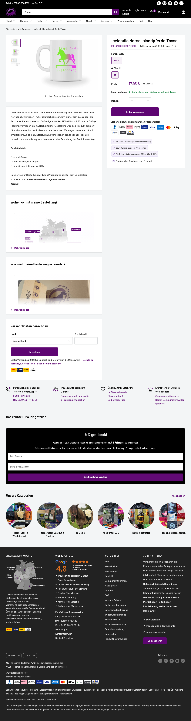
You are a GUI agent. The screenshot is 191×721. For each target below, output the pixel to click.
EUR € (27, 655)
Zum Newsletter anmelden (95, 477)
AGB (107, 595)
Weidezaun (173, 597)
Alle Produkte (24, 29)
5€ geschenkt (155, 640)
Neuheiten (148, 597)
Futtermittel (158, 592)
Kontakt (109, 576)
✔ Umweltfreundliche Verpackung (72, 584)
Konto (125, 13)
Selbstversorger (151, 588)
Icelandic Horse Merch (123, 46)
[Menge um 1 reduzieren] (132, 101)
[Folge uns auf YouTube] (176, 3)
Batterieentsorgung (115, 604)
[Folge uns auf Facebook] (159, 3)
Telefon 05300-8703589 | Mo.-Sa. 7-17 (24, 3)
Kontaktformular (63, 633)
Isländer (147, 592)
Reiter (40, 20)
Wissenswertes (125, 20)
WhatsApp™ (61, 629)
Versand (109, 590)
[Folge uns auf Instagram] (164, 3)
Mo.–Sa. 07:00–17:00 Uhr (25, 399)
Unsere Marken (173, 592)
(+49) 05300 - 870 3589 (66, 620)
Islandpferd (161, 597)
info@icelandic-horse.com (68, 616)
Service (105, 20)
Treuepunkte (152, 625)
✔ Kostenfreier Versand (67, 601)
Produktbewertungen (116, 638)
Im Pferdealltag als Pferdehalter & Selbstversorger (117, 396)
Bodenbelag (170, 583)
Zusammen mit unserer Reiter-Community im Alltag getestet (169, 399)
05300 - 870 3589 (21, 395)
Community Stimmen (116, 580)
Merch (89, 20)
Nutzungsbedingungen (99, 709)
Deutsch (11, 655)
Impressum (111, 571)
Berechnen (34, 351)
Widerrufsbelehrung (115, 614)
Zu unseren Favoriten (116, 624)
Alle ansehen (179, 495)
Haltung (24, 20)
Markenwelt (149, 610)
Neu (150, 20)
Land (13, 334)
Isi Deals (165, 588)
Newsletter (111, 585)
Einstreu (174, 588)
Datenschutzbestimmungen (74, 709)
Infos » (17, 622)
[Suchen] (115, 12)
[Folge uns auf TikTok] (181, 3)
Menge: (115, 100)
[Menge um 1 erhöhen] (148, 101)
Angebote (72, 20)
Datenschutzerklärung (116, 609)
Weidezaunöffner (168, 606)
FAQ (141, 20)
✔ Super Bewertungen (66, 580)
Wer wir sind (111, 566)
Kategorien (111, 634)
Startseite (10, 29)
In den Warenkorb (135, 111)
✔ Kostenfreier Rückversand (69, 606)
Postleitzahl (80, 334)
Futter (55, 20)
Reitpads (159, 583)
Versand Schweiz (114, 600)
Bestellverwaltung (114, 629)
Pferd (9, 20)
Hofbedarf (148, 583)
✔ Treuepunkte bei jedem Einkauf (71, 575)
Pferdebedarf (150, 601)
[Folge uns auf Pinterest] (170, 3)
